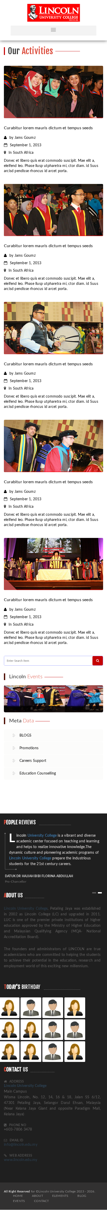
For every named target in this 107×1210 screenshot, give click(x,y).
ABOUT (37, 1195)
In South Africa (21, 153)
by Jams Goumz (22, 138)
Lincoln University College (30, 858)
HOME (18, 1195)
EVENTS (19, 1201)
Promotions (28, 748)
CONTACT (41, 1201)
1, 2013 (25, 145)
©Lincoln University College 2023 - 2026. (65, 1191)
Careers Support (32, 761)
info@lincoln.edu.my (20, 1145)
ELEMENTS (60, 1195)
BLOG (81, 1195)
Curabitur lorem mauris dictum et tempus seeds (48, 128)
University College (36, 835)
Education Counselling (37, 773)
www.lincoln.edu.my (20, 1160)
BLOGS (25, 735)
